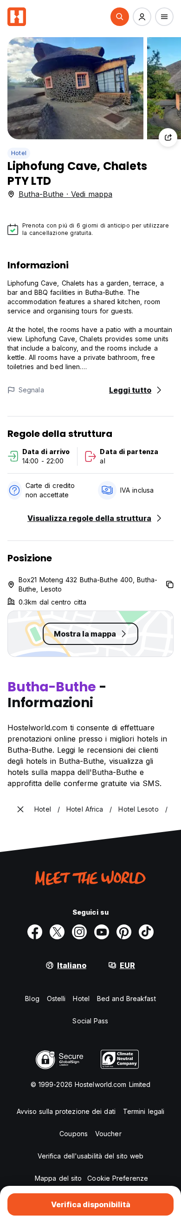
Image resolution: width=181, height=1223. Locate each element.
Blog (32, 998)
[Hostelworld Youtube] (101, 931)
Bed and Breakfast (126, 998)
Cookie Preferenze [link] (117, 1178)
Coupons (73, 1134)
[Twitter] (57, 931)
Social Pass (90, 1021)
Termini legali (143, 1111)
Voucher (108, 1134)
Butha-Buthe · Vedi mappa (65, 194)
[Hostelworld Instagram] (79, 931)
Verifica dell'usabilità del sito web (91, 1156)
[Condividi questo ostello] (168, 137)
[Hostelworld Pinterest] (123, 931)
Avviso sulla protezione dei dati (66, 1111)
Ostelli (56, 998)
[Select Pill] (119, 16)
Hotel (18, 153)
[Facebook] (34, 931)
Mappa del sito (58, 1178)
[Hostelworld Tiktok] (146, 931)
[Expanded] (20, 809)
